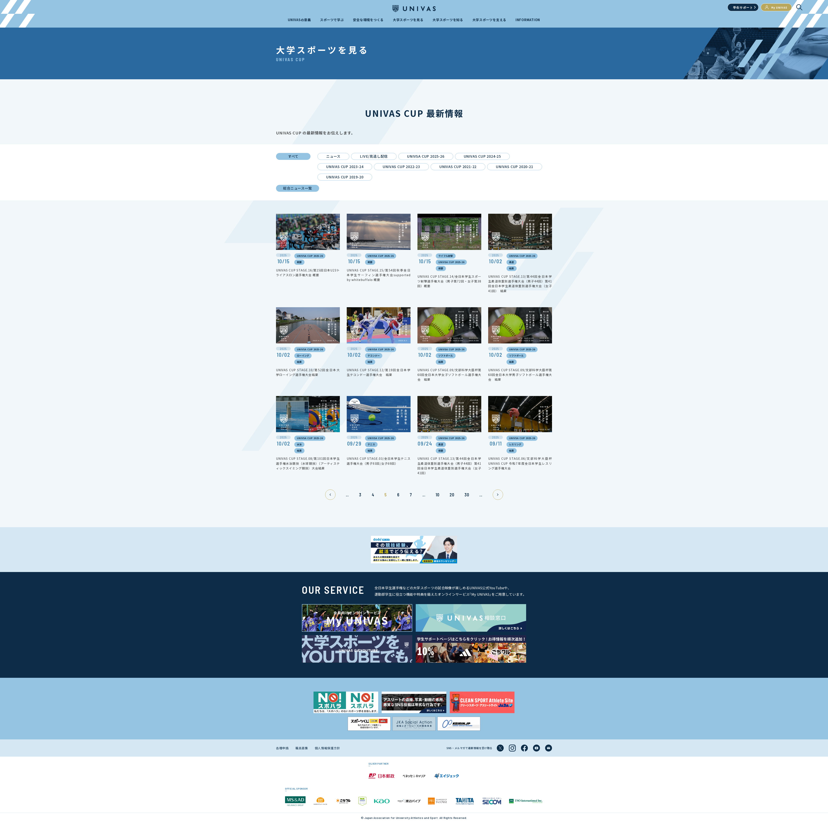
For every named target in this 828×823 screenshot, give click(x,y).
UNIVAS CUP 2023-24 (344, 166)
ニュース (333, 156)
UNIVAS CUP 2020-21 (514, 166)
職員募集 (301, 748)
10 (437, 495)
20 (452, 495)
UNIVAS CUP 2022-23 (401, 166)
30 (466, 495)
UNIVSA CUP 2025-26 (425, 156)
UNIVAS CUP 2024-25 (482, 156)
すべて (293, 156)
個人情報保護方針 (327, 748)
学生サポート (743, 7)
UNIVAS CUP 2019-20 (344, 176)
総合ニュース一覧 (297, 188)
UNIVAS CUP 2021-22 (458, 166)
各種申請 (282, 748)
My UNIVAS (779, 7)
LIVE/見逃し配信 (374, 156)
